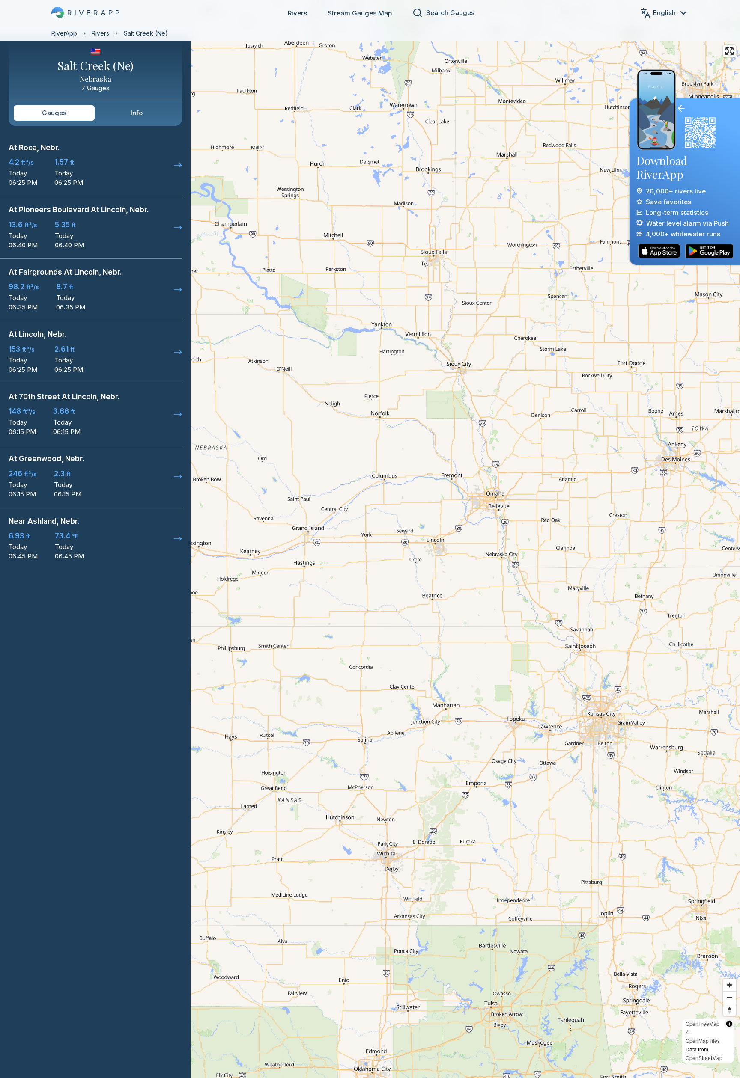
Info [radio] (137, 113)
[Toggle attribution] (729, 1024)
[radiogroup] (95, 113)
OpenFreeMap (702, 1023)
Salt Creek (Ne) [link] (146, 33)
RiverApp (64, 33)
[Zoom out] (729, 997)
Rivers (297, 13)
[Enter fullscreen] (729, 51)
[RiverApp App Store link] (659, 251)
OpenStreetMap (704, 1057)
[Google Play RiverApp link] (709, 251)
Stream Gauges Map (360, 13)
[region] (370, 539)
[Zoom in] (729, 985)
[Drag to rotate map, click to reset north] (729, 1010)
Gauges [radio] (54, 113)
